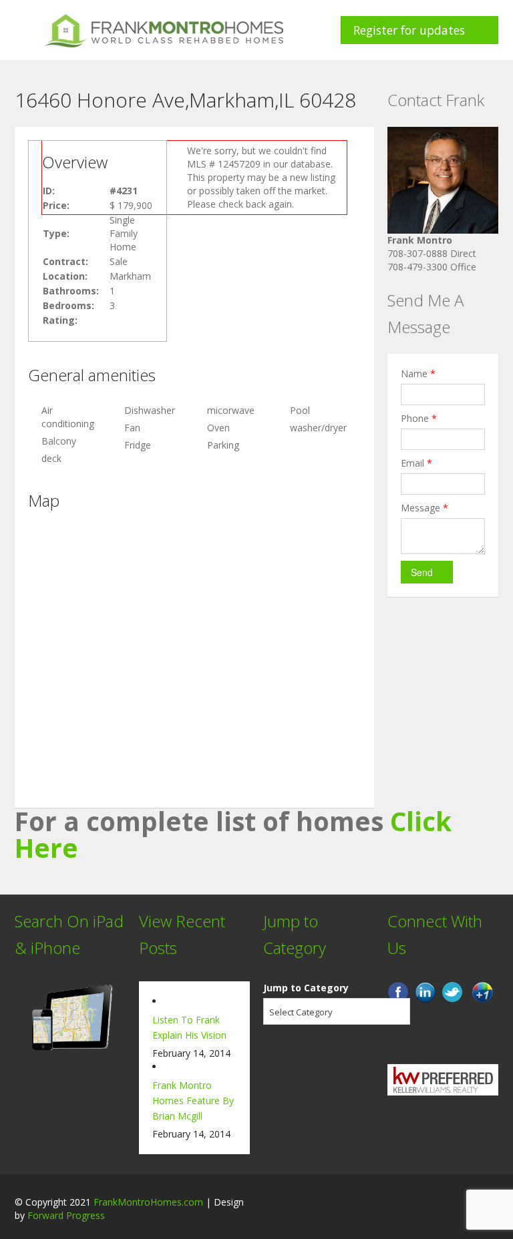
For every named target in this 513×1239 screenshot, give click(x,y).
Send (422, 572)
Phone (419, 418)
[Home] (164, 29)
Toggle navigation (26, 31)
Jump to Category (306, 987)
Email (416, 463)
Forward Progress (66, 1215)
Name (418, 373)
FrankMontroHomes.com (148, 1202)
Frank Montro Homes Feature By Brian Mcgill (193, 1100)
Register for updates (409, 30)
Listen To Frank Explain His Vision (189, 1027)
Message (424, 507)
